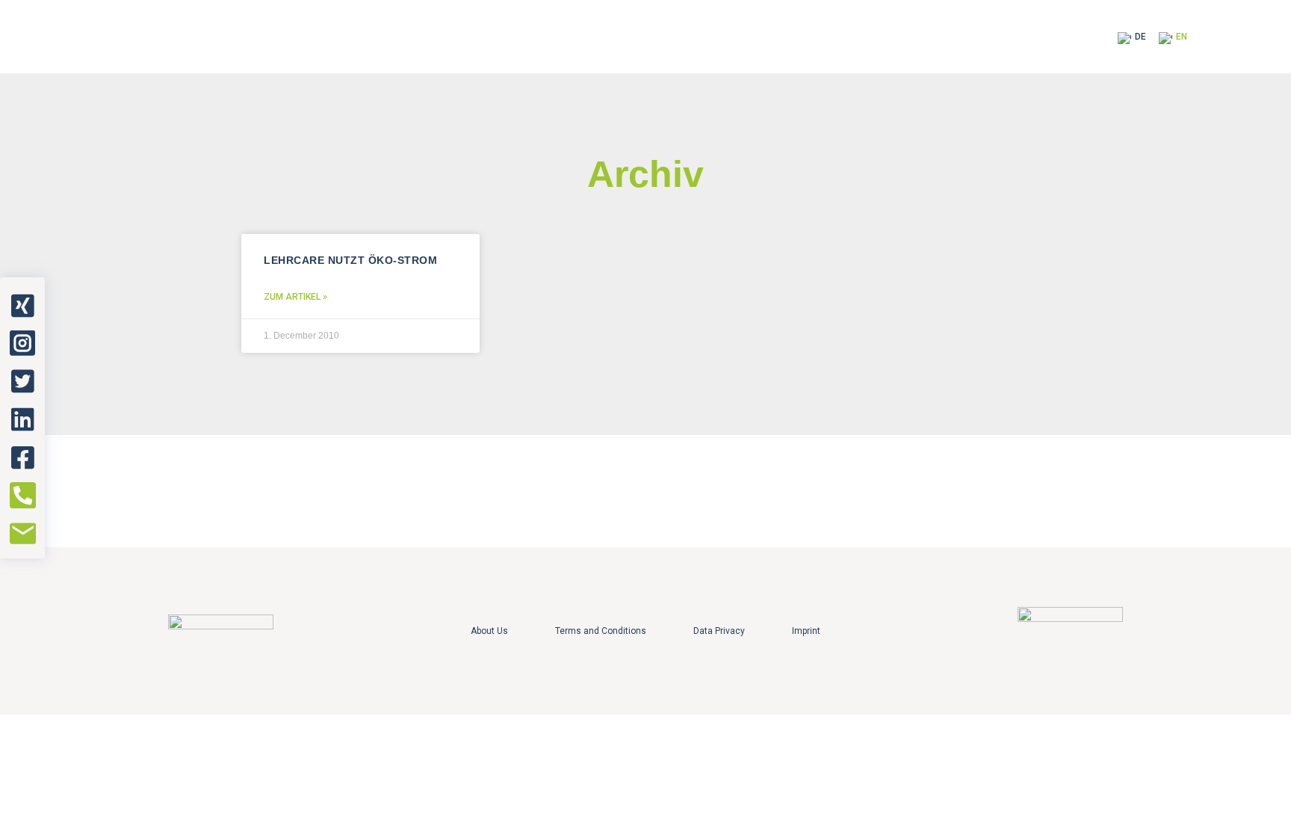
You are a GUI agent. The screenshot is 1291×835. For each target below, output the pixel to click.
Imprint (806, 631)
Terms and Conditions (600, 631)
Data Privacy (719, 631)
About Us (489, 631)
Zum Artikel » (295, 297)
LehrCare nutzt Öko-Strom (350, 260)
